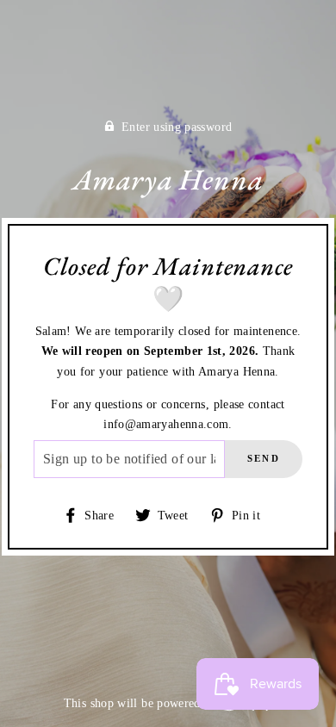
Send (263, 458)
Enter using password (176, 127)
